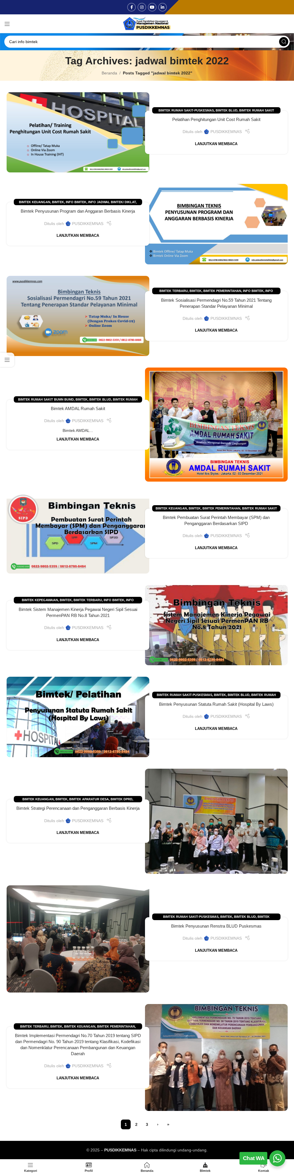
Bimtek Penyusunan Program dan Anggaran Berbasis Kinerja (78, 211)
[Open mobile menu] (7, 24)
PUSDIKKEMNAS (226, 131)
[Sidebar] (7, 360)
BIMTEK (58, 202)
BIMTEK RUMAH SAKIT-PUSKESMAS (186, 110)
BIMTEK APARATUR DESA (89, 799)
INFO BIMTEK (76, 202)
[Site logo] (147, 23)
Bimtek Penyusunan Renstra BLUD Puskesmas (216, 926)
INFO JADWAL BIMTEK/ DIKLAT (112, 202)
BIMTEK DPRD (121, 799)
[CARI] (283, 41)
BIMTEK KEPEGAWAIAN (40, 600)
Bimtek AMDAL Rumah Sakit (78, 408)
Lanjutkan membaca (216, 144)
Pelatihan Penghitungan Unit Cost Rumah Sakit (216, 119)
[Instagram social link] (142, 7)
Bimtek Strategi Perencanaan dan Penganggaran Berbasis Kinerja (78, 808)
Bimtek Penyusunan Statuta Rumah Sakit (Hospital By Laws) (216, 704)
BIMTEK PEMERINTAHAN (222, 291)
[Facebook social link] (131, 7)
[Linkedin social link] (162, 7)
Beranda (109, 73)
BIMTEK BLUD (226, 110)
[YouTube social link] (152, 7)
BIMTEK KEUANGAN (34, 202)
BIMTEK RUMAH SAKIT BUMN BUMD (46, 399)
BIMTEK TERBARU (173, 291)
